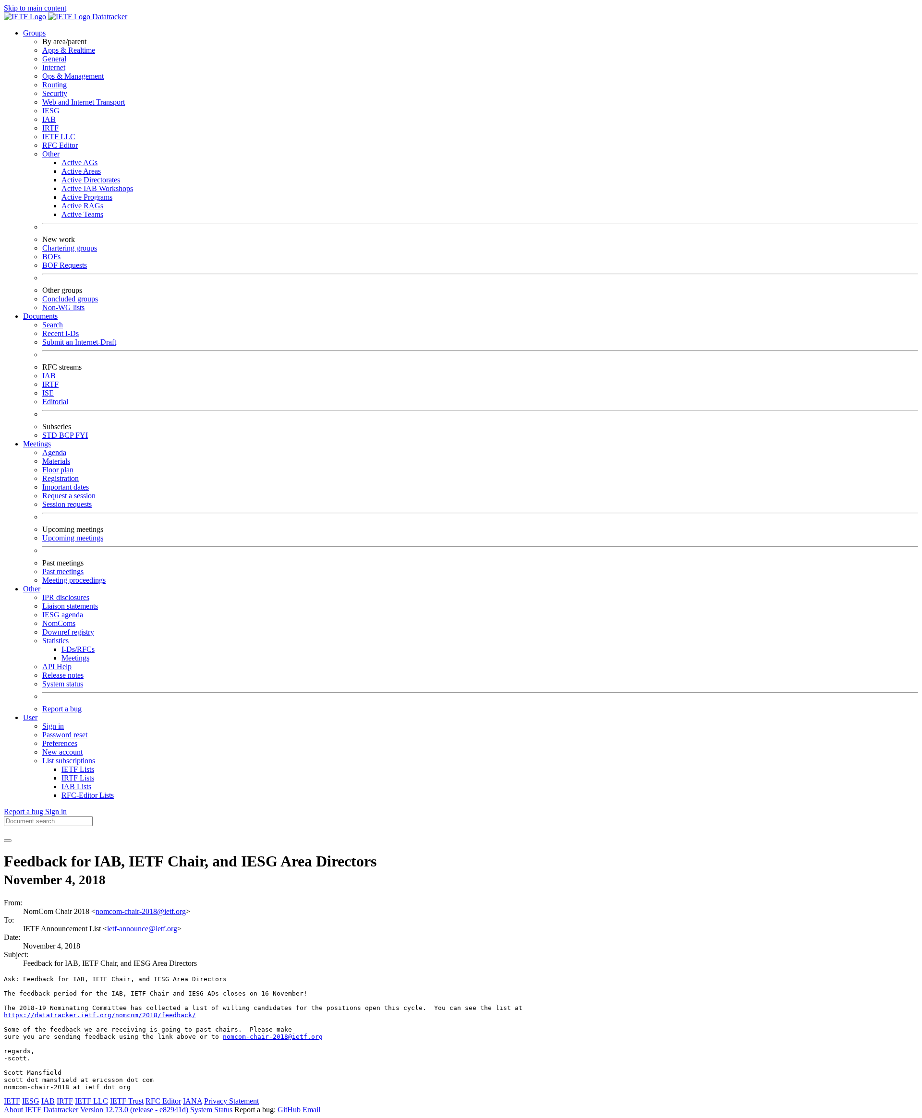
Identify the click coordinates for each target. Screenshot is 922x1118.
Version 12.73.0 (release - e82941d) (135, 1110)
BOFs (51, 256)
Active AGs (79, 162)
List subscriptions (68, 761)
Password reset (64, 735)
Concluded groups (70, 299)
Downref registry (68, 632)
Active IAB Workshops (97, 188)
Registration (60, 478)
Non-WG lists (63, 307)
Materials (56, 461)
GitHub (289, 1110)
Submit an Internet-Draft (79, 342)
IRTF (50, 128)
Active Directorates (90, 180)
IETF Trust (127, 1101)
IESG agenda (62, 615)
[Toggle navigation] (8, 840)
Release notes (63, 675)
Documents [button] (40, 316)
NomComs (58, 623)
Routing (54, 85)
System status (62, 684)
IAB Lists (76, 786)
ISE (48, 393)
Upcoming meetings (72, 538)
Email (311, 1110)
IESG (51, 111)
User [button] (30, 717)
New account (62, 752)
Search (52, 325)
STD (50, 435)
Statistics (55, 641)
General (54, 59)
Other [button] (31, 589)
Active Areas (81, 171)
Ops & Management (73, 76)
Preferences (59, 743)
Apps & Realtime (68, 50)
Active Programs (86, 197)
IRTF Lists (77, 778)
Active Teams (82, 214)
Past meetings (63, 571)
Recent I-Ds (60, 333)
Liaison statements (70, 606)
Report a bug (62, 709)
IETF (12, 1101)
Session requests (67, 504)
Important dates (65, 487)
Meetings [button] (37, 444)
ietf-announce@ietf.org (142, 929)
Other (51, 154)
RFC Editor (60, 145)
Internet (53, 67)
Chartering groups (69, 248)
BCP (67, 435)
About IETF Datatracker (41, 1110)
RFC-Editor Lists (87, 795)
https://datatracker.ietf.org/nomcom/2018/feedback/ (100, 1015)
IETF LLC (58, 136)
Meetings (75, 658)
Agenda (54, 452)
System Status (211, 1110)
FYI (81, 435)
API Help (57, 666)
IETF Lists (77, 769)
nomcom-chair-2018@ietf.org (141, 911)
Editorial (55, 401)
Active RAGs (82, 206)
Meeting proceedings (74, 580)
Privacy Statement (231, 1101)
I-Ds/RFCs (78, 649)
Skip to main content (35, 8)
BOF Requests (64, 265)
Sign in (53, 726)
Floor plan (57, 470)
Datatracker (108, 16)
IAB (49, 119)
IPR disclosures (65, 597)
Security (54, 93)
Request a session (69, 496)
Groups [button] (34, 33)
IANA (192, 1101)
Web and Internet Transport (83, 102)
